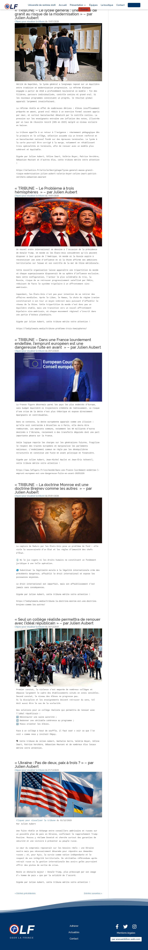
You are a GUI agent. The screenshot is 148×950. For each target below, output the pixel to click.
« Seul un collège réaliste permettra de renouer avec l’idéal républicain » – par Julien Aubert (57, 621)
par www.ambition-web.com (126, 939)
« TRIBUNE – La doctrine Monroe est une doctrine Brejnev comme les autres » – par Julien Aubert (53, 488)
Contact (120, 5)
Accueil (63, 5)
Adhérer (134, 5)
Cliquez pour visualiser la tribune (30, 21)
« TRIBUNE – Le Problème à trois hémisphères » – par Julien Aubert (46, 190)
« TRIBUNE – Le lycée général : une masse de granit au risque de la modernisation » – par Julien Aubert (56, 14)
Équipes (93, 5)
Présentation (76, 5)
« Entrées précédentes (25, 893)
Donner (84, 9)
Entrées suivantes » (93, 893)
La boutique (107, 5)
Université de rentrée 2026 (42, 5)
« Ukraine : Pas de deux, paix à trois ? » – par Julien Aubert (54, 765)
